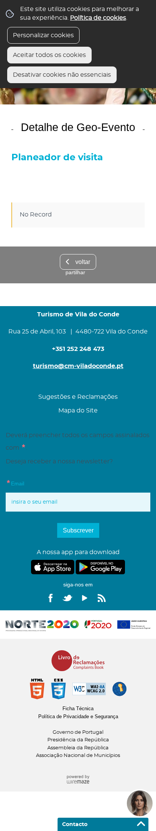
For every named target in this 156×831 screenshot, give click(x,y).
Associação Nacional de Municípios (78, 755)
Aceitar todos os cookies (49, 55)
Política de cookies (98, 18)
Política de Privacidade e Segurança (78, 716)
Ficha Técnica (78, 708)
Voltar (82, 262)
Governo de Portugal (78, 732)
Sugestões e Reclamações (78, 397)
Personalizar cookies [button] (43, 35)
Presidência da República (78, 740)
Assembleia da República (78, 748)
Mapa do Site (78, 411)
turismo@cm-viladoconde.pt (78, 366)
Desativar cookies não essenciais (62, 75)
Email (15, 482)
